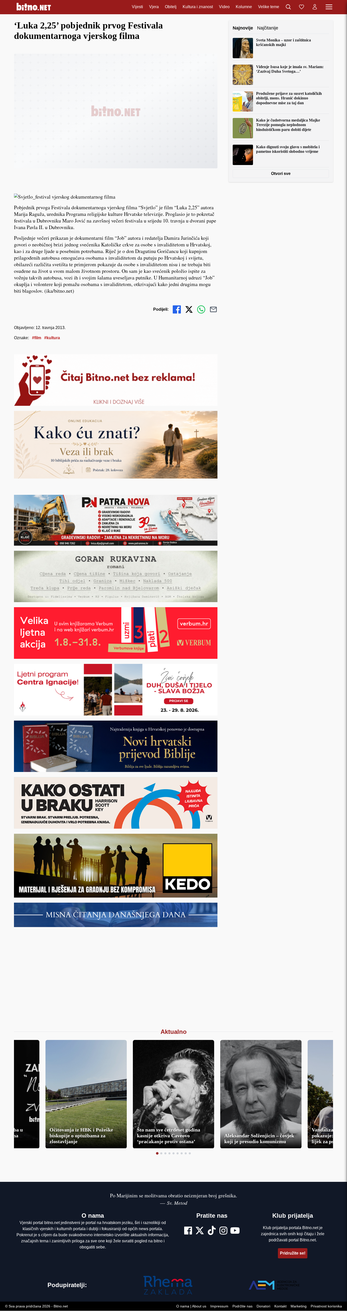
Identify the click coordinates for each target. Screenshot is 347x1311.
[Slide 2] (161, 1153)
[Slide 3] (165, 1153)
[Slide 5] (173, 1153)
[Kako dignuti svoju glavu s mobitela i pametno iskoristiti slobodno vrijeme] (243, 155)
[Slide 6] (178, 1153)
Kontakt (280, 1306)
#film (36, 338)
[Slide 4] (169, 1153)
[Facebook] (188, 1231)
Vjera (154, 7)
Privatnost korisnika (326, 1306)
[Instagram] (223, 1231)
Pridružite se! (292, 1253)
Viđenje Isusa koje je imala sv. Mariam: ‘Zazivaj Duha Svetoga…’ (290, 69)
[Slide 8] (186, 1153)
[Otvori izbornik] (329, 7)
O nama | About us (191, 1306)
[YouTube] (235, 1231)
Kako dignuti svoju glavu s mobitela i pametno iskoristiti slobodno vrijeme (288, 149)
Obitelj (171, 7)
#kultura (52, 338)
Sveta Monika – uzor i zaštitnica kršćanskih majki (283, 42)
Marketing (299, 1306)
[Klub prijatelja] (301, 7)
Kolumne (244, 7)
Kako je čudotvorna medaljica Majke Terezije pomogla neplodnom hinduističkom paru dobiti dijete (288, 125)
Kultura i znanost (198, 7)
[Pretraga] (288, 7)
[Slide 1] (157, 1153)
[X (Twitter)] (199, 1231)
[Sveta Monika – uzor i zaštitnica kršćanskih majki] (243, 48)
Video (224, 7)
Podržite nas (242, 1306)
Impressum (219, 1306)
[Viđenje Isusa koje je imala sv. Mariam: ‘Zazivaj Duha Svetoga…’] (243, 75)
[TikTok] (211, 1231)
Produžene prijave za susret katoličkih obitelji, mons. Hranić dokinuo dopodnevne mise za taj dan (289, 98)
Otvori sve (281, 173)
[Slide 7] (182, 1153)
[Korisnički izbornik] (315, 7)
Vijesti (137, 7)
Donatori (263, 1306)
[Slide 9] (190, 1153)
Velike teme (268, 7)
